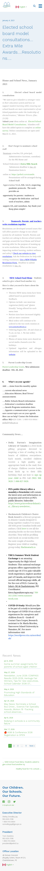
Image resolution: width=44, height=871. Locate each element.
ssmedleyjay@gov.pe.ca (11, 824)
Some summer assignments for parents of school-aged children (20, 665)
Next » (32, 746)
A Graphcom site (8, 805)
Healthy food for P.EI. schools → (29, 769)
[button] (34, 6)
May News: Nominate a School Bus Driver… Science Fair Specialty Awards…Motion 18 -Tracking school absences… (21, 708)
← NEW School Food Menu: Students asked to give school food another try (20, 763)
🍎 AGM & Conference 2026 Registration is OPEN (18, 733)
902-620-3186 (7, 819)
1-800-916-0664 (8, 821)
